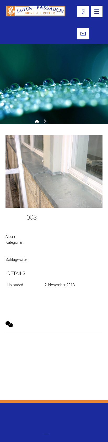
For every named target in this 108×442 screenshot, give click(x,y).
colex (30, 224)
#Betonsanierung (45, 260)
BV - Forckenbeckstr (36, 237)
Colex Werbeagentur (75, 416)
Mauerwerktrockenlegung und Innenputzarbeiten (45, 254)
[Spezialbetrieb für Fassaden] (36, 11)
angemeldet (31, 359)
